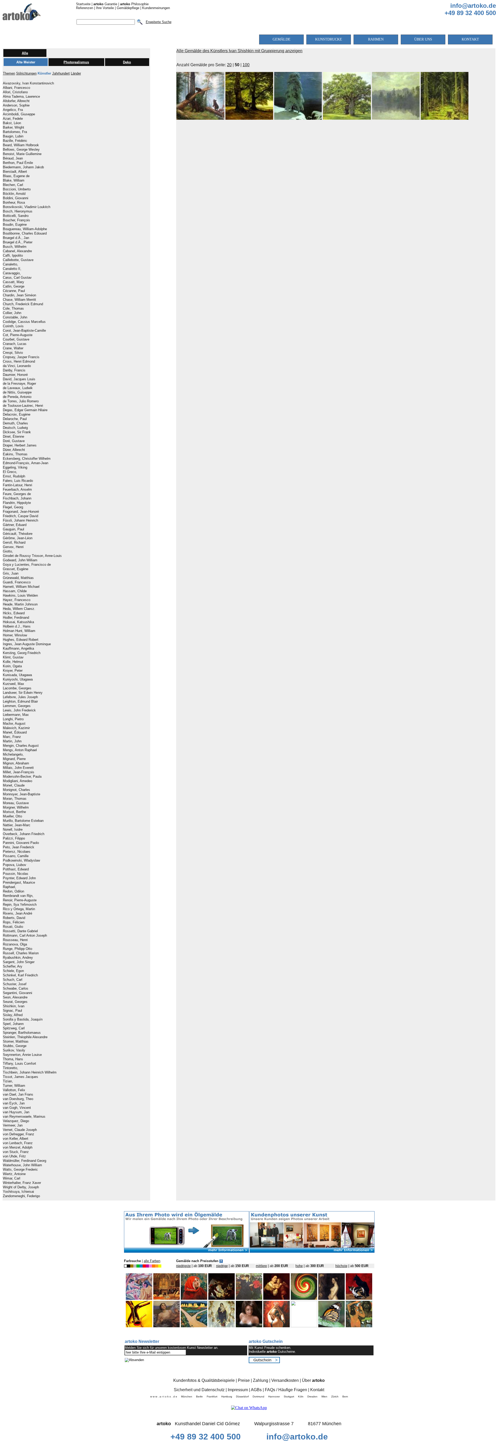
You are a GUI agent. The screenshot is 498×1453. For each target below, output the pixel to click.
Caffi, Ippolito (13, 255)
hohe (299, 1266)
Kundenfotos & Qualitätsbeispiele (204, 1380)
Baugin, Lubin (13, 136)
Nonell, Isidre (13, 829)
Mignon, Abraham (16, 763)
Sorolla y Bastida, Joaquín (23, 1019)
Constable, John (15, 317)
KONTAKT (470, 39)
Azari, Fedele (13, 118)
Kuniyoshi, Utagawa (18, 679)
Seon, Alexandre (15, 997)
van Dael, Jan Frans (18, 1094)
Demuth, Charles (15, 423)
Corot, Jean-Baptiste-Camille (24, 330)
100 (246, 65)
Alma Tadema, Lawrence (21, 96)
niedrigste (183, 1266)
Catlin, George (13, 286)
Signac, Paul (12, 1010)
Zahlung (260, 1380)
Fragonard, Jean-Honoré (21, 511)
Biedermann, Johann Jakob (23, 167)
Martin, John (12, 741)
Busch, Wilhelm (14, 246)
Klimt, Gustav (13, 657)
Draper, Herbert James (20, 445)
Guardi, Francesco (17, 582)
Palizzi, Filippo (14, 838)
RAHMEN (376, 39)
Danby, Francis (14, 370)
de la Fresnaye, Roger (19, 383)
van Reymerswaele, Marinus (24, 1116)
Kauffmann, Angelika (18, 648)
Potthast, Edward (16, 869)
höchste (341, 1266)
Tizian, (8, 1081)
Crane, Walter (13, 348)
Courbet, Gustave (16, 339)
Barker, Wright (13, 127)
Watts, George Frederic (20, 1169)
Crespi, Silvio (13, 352)
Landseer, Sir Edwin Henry (23, 692)
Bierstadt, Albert (15, 171)
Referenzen (84, 8)
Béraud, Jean (13, 158)
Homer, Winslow (15, 635)
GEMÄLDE (281, 39)
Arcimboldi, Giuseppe (19, 114)
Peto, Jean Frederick (18, 847)
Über (313, 1380)
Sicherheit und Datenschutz (199, 1390)
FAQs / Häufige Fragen (286, 1390)
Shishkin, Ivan (13, 1006)
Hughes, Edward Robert (20, 639)
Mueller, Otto (12, 816)
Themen (9, 73)
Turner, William (14, 1085)
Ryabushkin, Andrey (18, 957)
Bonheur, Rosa (14, 202)
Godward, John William (20, 560)
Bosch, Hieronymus (17, 211)
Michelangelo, (13, 754)
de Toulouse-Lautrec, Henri (23, 405)
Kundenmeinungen (156, 8)
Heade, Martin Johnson (20, 604)
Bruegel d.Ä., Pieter (17, 242)
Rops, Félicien (13, 922)
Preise (244, 1380)
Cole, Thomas (13, 308)
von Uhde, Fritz (14, 1156)
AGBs (256, 1390)
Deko (127, 62)
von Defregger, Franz (18, 1134)
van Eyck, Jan (14, 1103)
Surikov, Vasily (14, 1050)
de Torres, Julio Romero (21, 401)
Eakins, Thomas (15, 454)
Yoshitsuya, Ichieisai (18, 1191)
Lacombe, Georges (17, 688)
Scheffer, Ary (12, 966)
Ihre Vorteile (105, 8)
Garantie (105, 4)
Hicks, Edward (14, 613)
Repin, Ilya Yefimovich (20, 904)
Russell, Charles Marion (21, 953)
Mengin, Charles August (21, 745)
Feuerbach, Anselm (17, 489)
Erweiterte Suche (158, 22)
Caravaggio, (12, 273)
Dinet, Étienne (13, 436)
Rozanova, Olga (15, 944)
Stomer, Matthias (16, 1041)
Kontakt (317, 1390)
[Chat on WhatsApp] (249, 1407)
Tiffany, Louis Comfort (19, 1063)
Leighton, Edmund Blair (20, 701)
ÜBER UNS (423, 39)
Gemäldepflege (128, 8)
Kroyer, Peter (13, 670)
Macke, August (14, 723)
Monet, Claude (14, 785)
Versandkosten (285, 1380)
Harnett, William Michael (21, 586)
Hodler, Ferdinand (16, 617)
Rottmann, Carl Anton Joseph (25, 935)
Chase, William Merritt (19, 299)
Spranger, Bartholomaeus (22, 1032)
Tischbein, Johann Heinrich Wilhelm (30, 1072)
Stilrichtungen (26, 73)
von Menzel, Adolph (17, 1147)
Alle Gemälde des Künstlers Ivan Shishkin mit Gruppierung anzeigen (239, 51)
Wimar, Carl (11, 1178)
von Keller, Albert (15, 1138)
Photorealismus (76, 62)
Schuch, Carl (12, 979)
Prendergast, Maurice (19, 882)
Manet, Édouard (15, 732)
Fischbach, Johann (17, 498)
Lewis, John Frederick (19, 710)
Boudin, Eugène (15, 224)
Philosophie (134, 4)
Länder (76, 73)
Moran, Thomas (14, 798)
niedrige (222, 1266)
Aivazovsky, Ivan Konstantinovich (28, 83)
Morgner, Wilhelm (16, 807)
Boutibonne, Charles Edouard (25, 233)
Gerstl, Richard (14, 542)
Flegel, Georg (13, 507)
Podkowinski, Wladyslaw (21, 860)
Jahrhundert (61, 73)
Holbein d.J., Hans (17, 626)
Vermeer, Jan (13, 1125)
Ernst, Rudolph (14, 476)
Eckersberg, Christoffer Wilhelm (27, 458)
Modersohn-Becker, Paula (22, 776)
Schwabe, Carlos (15, 988)
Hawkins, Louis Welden (20, 595)
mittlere (261, 1266)
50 (237, 65)
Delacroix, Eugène (16, 414)
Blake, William (13, 180)
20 (229, 65)
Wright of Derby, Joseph (21, 1187)
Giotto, (8, 551)
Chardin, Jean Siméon (19, 295)
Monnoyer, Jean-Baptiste (21, 794)
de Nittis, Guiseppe (17, 392)
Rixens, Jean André (17, 913)
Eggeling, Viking (15, 467)
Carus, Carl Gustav (17, 277)
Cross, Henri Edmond (19, 361)
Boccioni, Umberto (17, 189)
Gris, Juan (10, 573)
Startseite (83, 4)
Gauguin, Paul (13, 529)
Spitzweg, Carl (14, 1028)
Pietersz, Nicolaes (16, 851)
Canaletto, (10, 264)
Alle (25, 53)
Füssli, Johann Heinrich (20, 520)
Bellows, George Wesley (21, 149)
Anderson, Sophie (16, 105)
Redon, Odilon (13, 891)
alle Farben (152, 1261)
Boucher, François (16, 220)
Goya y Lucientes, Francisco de (27, 564)
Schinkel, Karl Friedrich (20, 975)
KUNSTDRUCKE (328, 39)
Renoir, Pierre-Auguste (20, 900)
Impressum (238, 1390)
